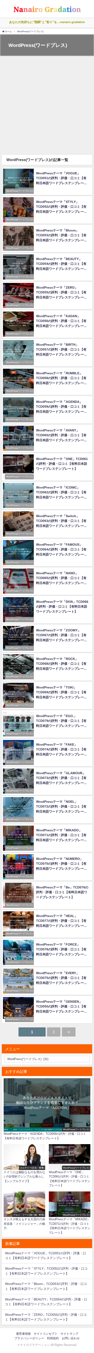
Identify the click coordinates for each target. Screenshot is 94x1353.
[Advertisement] (47, 105)
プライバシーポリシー (29, 1338)
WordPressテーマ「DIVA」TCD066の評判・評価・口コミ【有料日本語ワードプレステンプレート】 (62, 606)
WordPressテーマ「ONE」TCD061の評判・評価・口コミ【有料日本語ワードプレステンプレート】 (62, 463)
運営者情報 (23, 1333)
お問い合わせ (71, 1338)
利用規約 (53, 1338)
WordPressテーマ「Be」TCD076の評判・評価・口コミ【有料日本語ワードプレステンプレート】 (62, 892)
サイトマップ (69, 1333)
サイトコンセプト (45, 1333)
